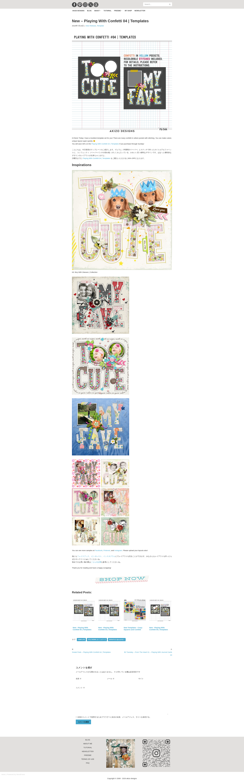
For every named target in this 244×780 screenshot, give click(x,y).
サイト (141, 679)
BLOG (87, 740)
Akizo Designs (78, 11)
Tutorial (107, 11)
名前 (78, 679)
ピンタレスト (96, 556)
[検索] (170, 4)
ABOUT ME (87, 744)
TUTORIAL (87, 748)
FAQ (87, 763)
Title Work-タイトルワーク (97, 639)
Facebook (98, 550)
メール (110, 679)
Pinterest (106, 550)
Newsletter (139, 11)
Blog (89, 11)
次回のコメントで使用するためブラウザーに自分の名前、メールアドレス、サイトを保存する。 (114, 717)
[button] (100, 10)
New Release (91, 26)
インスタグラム (109, 556)
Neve (3, 774)
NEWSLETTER (88, 751)
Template (100, 26)
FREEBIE (87, 755)
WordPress (20, 774)
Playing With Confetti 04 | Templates (105, 144)
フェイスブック (83, 556)
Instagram (118, 550)
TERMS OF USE (87, 759)
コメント (80, 688)
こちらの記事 (96, 562)
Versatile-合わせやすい (117, 639)
